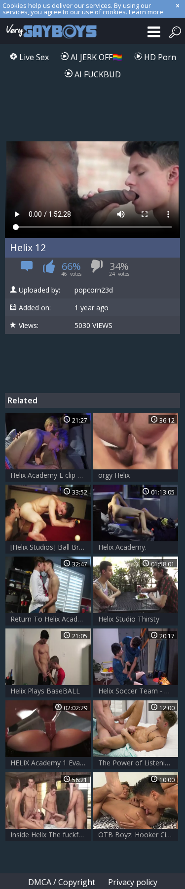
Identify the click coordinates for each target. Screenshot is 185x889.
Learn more (146, 11)
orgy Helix (114, 475)
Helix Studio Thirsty (128, 619)
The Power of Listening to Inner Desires (138, 762)
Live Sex (33, 57)
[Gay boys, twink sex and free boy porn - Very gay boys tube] (49, 31)
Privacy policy (132, 882)
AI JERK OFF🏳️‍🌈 (95, 57)
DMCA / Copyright (61, 882)
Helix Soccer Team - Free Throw (138, 690)
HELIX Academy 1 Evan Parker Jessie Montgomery (50, 762)
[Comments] (27, 269)
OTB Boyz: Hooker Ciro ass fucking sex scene (138, 834)
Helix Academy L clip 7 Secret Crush (50, 475)
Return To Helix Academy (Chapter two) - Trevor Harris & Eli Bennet (50, 619)
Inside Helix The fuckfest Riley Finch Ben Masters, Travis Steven (50, 834)
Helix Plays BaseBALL (45, 690)
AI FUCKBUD (97, 74)
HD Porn (159, 57)
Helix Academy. (122, 547)
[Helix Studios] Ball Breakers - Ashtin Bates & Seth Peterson (50, 547)
